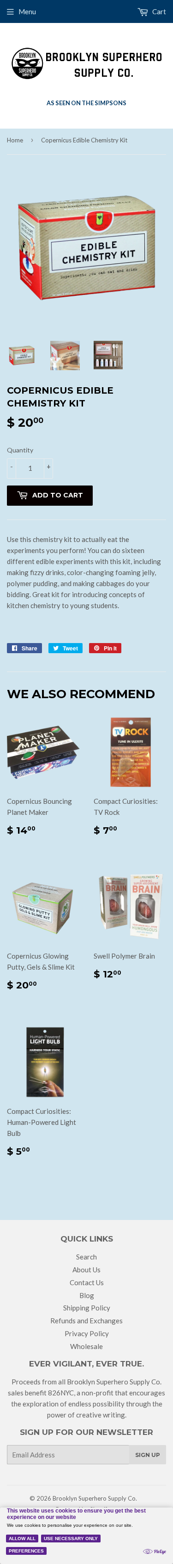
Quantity (20, 450)
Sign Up (147, 1454)
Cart (158, 11)
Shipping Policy (86, 1308)
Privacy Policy (87, 1333)
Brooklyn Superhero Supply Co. (95, 1498)
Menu (27, 11)
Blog (86, 1295)
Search (86, 1257)
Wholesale (86, 1346)
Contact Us (87, 1282)
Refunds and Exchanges (86, 1320)
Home (15, 140)
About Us (86, 1269)
